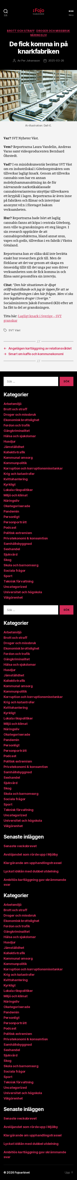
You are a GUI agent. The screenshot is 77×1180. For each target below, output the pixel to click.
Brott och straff (21, 30)
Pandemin (11, 511)
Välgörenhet (13, 597)
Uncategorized (15, 587)
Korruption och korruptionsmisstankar (33, 468)
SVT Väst (14, 330)
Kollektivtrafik (14, 452)
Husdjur (10, 441)
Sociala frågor (15, 570)
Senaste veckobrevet (20, 846)
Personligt (11, 517)
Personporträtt (15, 522)
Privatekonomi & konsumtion (26, 538)
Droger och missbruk (53, 30)
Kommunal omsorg (18, 457)
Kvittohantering (16, 479)
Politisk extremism (18, 533)
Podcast (10, 527)
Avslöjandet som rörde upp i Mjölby (31, 854)
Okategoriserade (17, 506)
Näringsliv (38, 35)
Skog (7, 560)
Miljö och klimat (16, 495)
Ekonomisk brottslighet (21, 420)
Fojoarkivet (22, 1172)
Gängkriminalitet (17, 431)
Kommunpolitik (15, 463)
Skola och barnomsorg (21, 565)
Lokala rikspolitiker (18, 490)
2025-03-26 (56, 60)
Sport (8, 576)
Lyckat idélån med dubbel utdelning (31, 871)
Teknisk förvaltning (18, 581)
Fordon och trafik (17, 425)
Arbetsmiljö (12, 404)
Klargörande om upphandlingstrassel (33, 863)
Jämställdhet (14, 447)
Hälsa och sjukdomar (20, 436)
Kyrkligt (10, 484)
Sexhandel (12, 549)
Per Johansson (30, 60)
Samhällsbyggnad (18, 544)
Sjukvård (11, 554)
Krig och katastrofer (19, 474)
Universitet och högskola (23, 592)
